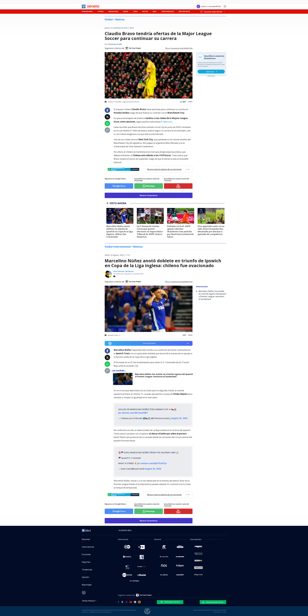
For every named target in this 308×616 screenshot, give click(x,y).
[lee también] (123, 379)
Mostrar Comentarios (148, 195)
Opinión (85, 573)
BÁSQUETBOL (113, 11)
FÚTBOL (101, 11)
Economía (86, 550)
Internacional (88, 543)
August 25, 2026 (179, 416)
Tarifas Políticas (88, 597)
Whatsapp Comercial (172, 598)
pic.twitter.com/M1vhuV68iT (133, 411)
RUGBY (125, 11)
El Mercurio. (167, 121)
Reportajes (87, 581)
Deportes (86, 558)
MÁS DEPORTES (184, 11)
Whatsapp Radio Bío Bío (214, 598)
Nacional (86, 535)
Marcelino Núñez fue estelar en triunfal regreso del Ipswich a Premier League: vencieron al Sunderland (164, 375)
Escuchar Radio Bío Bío (213, 12)
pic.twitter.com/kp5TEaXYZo (152, 459)
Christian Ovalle (115, 44)
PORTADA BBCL (87, 11)
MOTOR (145, 11)
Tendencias (87, 565)
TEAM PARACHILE (167, 11)
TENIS (135, 11)
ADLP (155, 11)
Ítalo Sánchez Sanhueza (123, 271)
